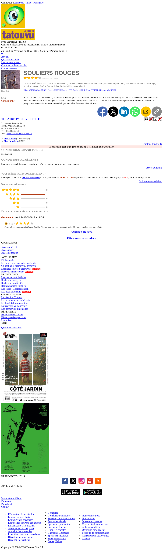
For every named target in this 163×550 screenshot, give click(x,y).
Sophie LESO (67, 90)
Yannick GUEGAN (55, 90)
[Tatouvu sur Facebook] (65, 483)
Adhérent (19, 2)
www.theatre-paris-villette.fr (19, 133)
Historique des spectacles (13, 317)
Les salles (6, 288)
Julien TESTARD (92, 90)
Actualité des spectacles (20, 531)
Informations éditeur (11, 498)
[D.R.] (10, 87)
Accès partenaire (9, 252)
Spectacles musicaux (58, 535)
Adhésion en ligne (81, 231)
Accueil (5, 56)
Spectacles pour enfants (59, 524)
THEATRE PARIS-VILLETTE (20, 118)
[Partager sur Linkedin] (124, 112)
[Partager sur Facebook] (102, 112)
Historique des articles (12, 314)
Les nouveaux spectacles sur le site (18, 263)
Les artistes (6, 320)
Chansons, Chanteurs (58, 532)
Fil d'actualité (8, 260)
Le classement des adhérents (15, 300)
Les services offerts (11, 62)
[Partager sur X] (113, 112)
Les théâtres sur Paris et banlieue (24, 522)
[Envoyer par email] (146, 112)
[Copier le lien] (157, 112)
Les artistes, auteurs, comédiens (24, 534)
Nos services (88, 518)
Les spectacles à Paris (19, 517)
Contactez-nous (9, 68)
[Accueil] (13, 27)
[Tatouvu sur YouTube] (89, 483)
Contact (5, 506)
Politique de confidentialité (95, 532)
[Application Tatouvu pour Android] (92, 495)
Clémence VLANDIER (107, 90)
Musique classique (57, 538)
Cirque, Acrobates (57, 530)
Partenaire (38, 2)
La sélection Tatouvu (11, 297)
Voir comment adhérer (150, 181)
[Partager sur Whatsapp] (135, 112)
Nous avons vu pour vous (14, 306)
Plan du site (7, 504)
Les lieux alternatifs (11, 291)
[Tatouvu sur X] (72, 483)
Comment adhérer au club (14, 65)
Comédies (53, 512)
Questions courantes (11, 327)
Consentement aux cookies (95, 535)
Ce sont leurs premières (13, 266)
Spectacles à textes (57, 527)
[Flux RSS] (97, 483)
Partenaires (6, 501)
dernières (31, 266)
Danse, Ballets (55, 541)
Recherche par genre (11, 280)
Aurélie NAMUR (79, 90)
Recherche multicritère (12, 283)
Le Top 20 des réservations (14, 303)
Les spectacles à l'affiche (13, 277)
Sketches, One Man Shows (61, 518)
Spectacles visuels (57, 521)
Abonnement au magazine (21, 528)
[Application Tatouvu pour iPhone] (70, 495)
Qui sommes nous (10, 59)
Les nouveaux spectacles (20, 520)
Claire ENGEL (41, 90)
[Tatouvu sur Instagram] (81, 483)
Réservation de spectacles (21, 514)
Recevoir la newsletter (12, 271)
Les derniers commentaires (14, 308)
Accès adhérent (154, 167)
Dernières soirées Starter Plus (16, 268)
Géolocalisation (20, 288)
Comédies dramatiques (59, 515)
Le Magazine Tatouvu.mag (21, 525)
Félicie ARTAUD (30, 90)
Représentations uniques (13, 286)
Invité (28, 2)
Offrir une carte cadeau (81, 238)
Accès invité (7, 250)
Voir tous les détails (152, 144)
